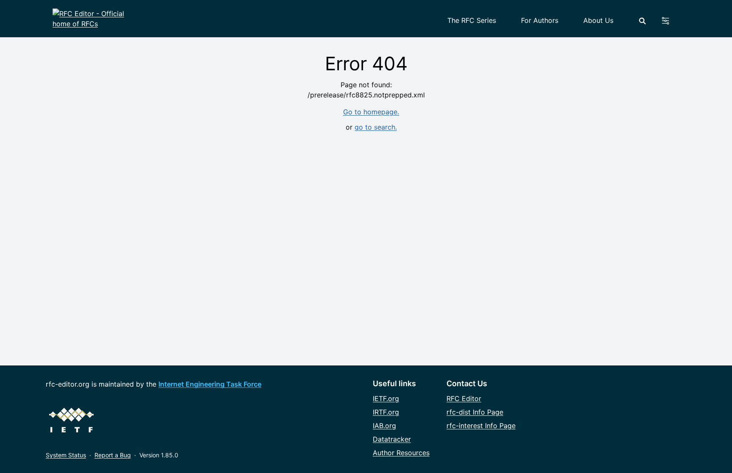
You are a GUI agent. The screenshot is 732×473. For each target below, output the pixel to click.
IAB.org (384, 425)
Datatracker (392, 439)
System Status (66, 455)
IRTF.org (386, 412)
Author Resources (401, 452)
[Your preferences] (670, 20)
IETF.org (386, 398)
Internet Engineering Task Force (209, 384)
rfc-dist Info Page (474, 412)
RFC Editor (463, 398)
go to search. (376, 127)
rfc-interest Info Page (481, 425)
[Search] (642, 20)
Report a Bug (112, 455)
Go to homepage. (371, 112)
